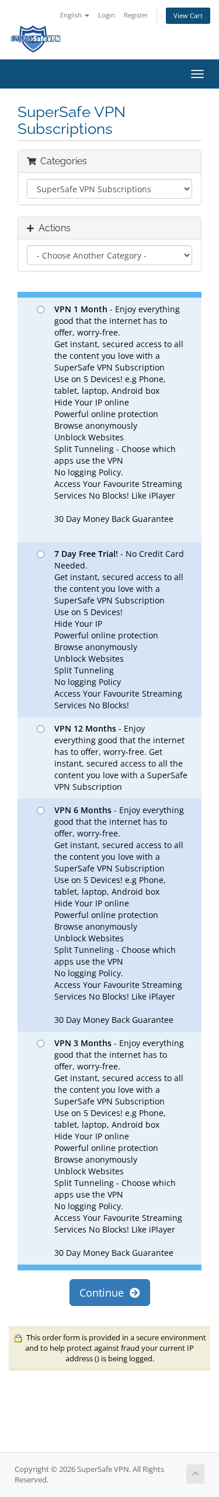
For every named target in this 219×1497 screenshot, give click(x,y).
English (72, 14)
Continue (104, 1293)
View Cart (188, 15)
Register (136, 14)
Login (106, 14)
